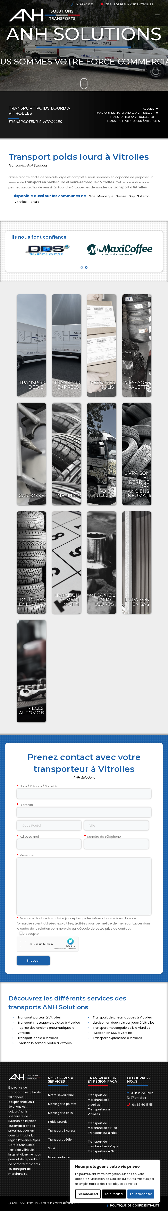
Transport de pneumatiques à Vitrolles (122, 1017)
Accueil (148, 108)
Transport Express (68, 385)
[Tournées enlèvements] (31, 562)
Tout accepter (141, 1194)
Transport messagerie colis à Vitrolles (121, 1027)
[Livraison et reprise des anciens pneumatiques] (136, 454)
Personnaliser (87, 1194)
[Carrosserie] (31, 454)
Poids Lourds (104, 493)
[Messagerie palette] (136, 345)
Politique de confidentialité (135, 1205)
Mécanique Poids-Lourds (104, 599)
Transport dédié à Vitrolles (38, 1038)
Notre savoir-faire (61, 1095)
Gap (131, 196)
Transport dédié (33, 385)
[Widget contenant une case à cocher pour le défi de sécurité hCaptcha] (47, 944)
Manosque (106, 196)
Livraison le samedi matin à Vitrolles (45, 1043)
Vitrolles (21, 201)
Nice (92, 196)
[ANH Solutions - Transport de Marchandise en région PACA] (44, 15)
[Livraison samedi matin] (66, 562)
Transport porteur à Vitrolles (39, 1017)
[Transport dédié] (31, 345)
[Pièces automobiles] (31, 671)
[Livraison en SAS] (136, 562)
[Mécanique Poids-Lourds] (101, 562)
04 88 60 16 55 (85, 4)
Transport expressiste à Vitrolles (117, 1038)
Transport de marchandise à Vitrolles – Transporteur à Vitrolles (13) (124, 114)
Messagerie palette (139, 385)
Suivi (51, 1148)
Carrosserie (35, 495)
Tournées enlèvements (37, 602)
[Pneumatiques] (66, 454)
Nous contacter (59, 1157)
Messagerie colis (104, 385)
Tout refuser (114, 1194)
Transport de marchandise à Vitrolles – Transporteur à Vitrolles (99, 1104)
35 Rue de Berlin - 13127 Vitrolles (129, 4)
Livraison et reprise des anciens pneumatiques (143, 484)
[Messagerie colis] (101, 345)
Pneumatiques (73, 495)
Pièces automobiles (36, 711)
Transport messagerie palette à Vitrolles (49, 1022)
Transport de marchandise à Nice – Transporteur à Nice (103, 1128)
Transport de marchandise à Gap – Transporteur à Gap (103, 1146)
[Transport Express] (66, 345)
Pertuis (34, 201)
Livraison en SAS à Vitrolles (113, 1033)
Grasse (121, 196)
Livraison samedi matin (67, 599)
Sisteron (143, 196)
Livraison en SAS (137, 602)
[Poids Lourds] (101, 454)
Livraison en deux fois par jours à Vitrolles (123, 1022)
